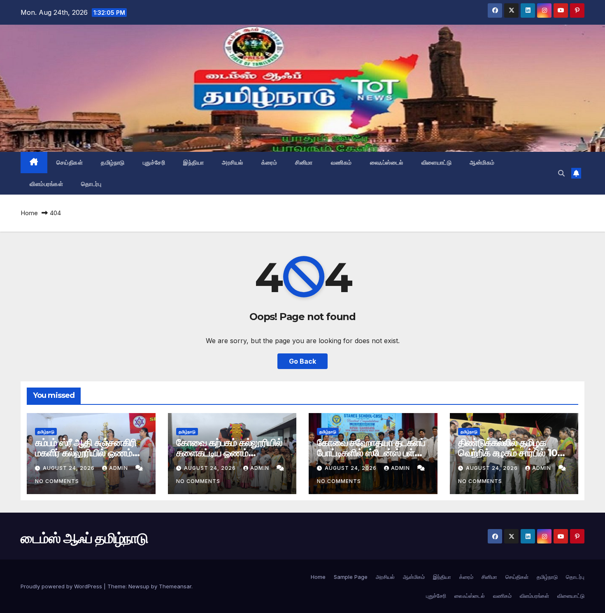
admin (119, 468)
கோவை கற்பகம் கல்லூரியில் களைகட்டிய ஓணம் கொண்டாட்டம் (229, 453)
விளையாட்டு (436, 162)
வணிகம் (341, 162)
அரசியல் (232, 162)
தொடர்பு (91, 184)
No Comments (57, 481)
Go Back (302, 361)
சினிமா (304, 162)
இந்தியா (193, 162)
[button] (561, 173)
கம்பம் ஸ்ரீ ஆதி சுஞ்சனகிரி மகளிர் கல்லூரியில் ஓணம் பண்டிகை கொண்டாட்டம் (85, 453)
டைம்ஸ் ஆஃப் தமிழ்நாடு (72, 87)
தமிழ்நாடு (113, 162)
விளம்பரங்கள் (46, 184)
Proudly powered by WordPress (62, 586)
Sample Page (351, 577)
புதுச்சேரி (154, 162)
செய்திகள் (69, 162)
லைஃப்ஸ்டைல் (386, 162)
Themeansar (175, 586)
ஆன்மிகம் (482, 162)
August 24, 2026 (69, 468)
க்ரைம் (269, 162)
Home (29, 213)
